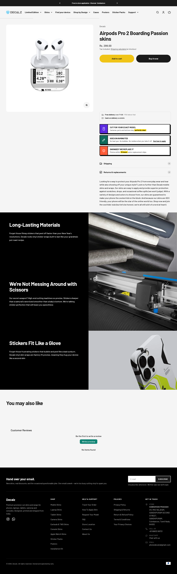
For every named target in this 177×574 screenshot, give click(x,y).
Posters (105, 12)
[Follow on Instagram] (8, 519)
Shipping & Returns (122, 510)
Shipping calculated (118, 49)
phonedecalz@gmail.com (159, 545)
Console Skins (56, 529)
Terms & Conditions (122, 519)
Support (132, 12)
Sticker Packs (118, 12)
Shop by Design (80, 12)
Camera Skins (56, 519)
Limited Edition (32, 12)
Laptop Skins (56, 510)
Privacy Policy (120, 505)
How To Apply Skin (90, 510)
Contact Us (87, 529)
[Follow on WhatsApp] (13, 519)
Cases (96, 12)
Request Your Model (90, 514)
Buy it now (153, 58)
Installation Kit (57, 549)
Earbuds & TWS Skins (60, 524)
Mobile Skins (56, 505)
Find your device (62, 12)
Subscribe (163, 479)
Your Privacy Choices (123, 524)
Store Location (88, 524)
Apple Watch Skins (58, 534)
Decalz (102, 26)
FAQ (83, 519)
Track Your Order (89, 505)
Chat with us (154, 538)
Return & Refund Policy (123, 514)
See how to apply (159, 141)
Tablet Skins (56, 514)
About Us (86, 534)
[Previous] (59, 3)
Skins (47, 12)
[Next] (117, 3)
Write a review (88, 441)
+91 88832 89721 (155, 531)
